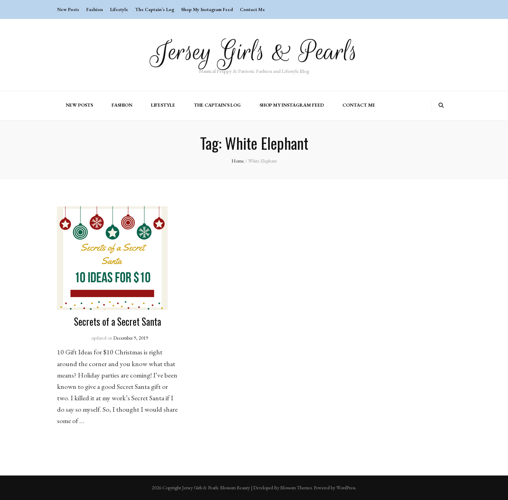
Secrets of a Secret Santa (117, 321)
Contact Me (252, 9)
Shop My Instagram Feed (207, 9)
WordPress (345, 487)
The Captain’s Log (154, 9)
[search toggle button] (441, 105)
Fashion (94, 9)
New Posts (68, 9)
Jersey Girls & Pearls (254, 51)
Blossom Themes (296, 487)
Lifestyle (119, 9)
